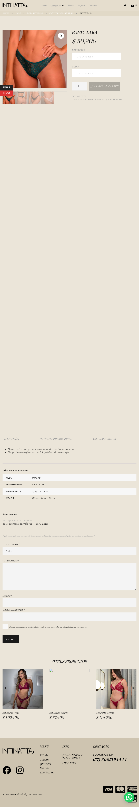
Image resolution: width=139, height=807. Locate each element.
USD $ (8, 87)
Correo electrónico (14, 610)
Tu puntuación (11, 544)
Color (75, 66)
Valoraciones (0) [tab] (104, 439)
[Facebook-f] (7, 770)
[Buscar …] (125, 5)
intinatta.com (10, 794)
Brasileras (78, 50)
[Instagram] (20, 770)
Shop (18, 13)
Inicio (6, 13)
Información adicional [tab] (56, 439)
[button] (57, 5)
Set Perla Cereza (105, 713)
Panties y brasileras (61, 13)
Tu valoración (11, 561)
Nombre (7, 596)
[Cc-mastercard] (120, 789)
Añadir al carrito (107, 86)
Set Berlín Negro (58, 713)
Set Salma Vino (11, 713)
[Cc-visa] (108, 789)
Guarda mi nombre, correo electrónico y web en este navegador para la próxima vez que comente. (48, 627)
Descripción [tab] (11, 439)
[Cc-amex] (132, 789)
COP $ (8, 92)
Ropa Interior (35, 13)
